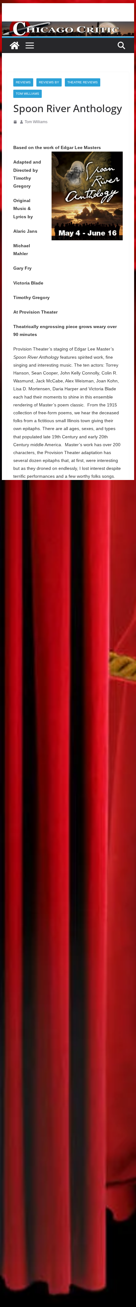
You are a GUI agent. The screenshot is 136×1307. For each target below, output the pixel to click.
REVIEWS (23, 82)
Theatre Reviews (82, 82)
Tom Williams (27, 93)
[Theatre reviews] (68, 25)
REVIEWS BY (49, 82)
